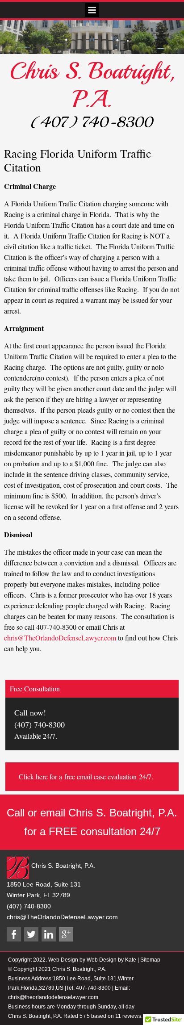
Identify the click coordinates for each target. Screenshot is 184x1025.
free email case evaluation (100, 776)
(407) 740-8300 (92, 122)
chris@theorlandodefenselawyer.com (53, 997)
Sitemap (150, 960)
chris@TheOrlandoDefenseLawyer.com (60, 637)
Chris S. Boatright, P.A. (92, 85)
